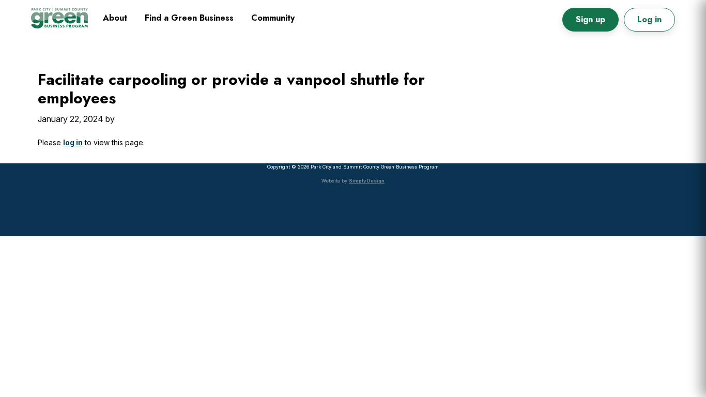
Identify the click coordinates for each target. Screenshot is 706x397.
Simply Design (367, 181)
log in (73, 142)
